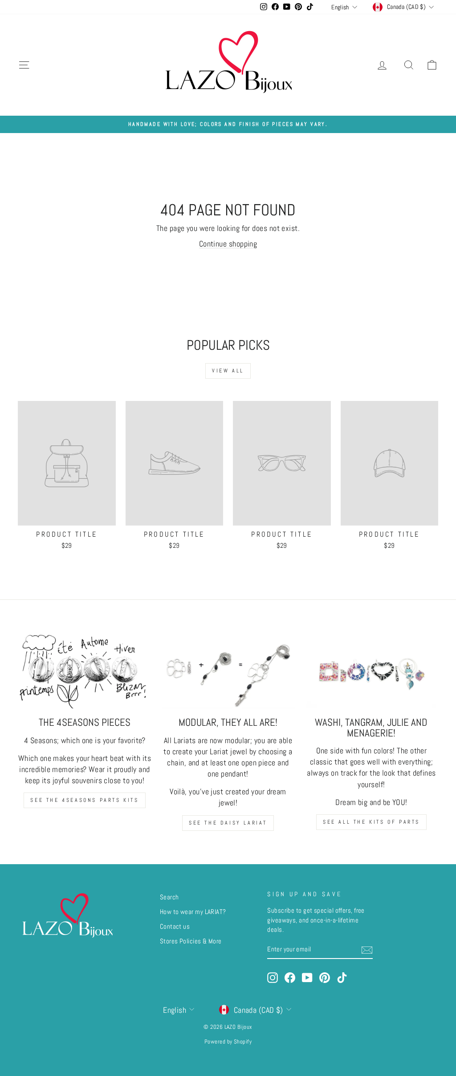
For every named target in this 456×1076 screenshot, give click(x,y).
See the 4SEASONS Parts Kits (84, 800)
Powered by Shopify (228, 1041)
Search (169, 897)
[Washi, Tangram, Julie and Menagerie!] (371, 670)
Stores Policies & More (191, 941)
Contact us (175, 926)
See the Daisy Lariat (228, 822)
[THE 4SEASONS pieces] (84, 670)
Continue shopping (228, 244)
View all (228, 370)
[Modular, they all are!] (228, 670)
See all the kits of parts (371, 821)
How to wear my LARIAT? (193, 911)
